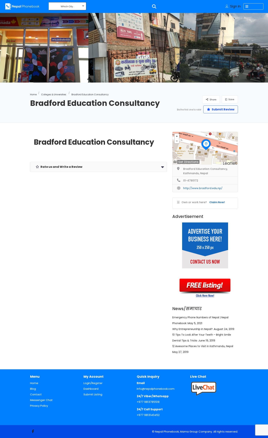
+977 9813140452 (148, 415)
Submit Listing (92, 394)
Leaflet (230, 163)
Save (231, 99)
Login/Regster (92, 383)
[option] (134, 48)
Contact (36, 394)
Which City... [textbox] (68, 6)
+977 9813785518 (148, 402)
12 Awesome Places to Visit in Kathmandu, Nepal (202, 346)
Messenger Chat (41, 400)
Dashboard (90, 389)
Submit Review (222, 109)
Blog (33, 389)
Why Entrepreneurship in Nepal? (192, 329)
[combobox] (67, 6)
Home (33, 94)
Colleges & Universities (53, 94)
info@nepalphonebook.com (155, 389)
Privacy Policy (39, 406)
